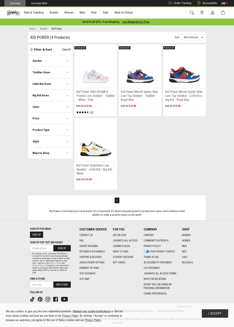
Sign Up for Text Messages (46, 242)
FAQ (82, 240)
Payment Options (89, 267)
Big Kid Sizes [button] (41, 95)
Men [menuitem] (82, 12)
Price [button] (36, 118)
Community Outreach (156, 240)
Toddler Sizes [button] (41, 72)
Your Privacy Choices (162, 251)
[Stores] (203, 13)
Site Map (85, 278)
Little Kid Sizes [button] (42, 83)
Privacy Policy (152, 246)
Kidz (184, 251)
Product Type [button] (41, 129)
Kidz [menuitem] (94, 12)
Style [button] (36, 141)
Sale (185, 257)
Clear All (66, 49)
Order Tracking (182, 3)
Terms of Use (151, 257)
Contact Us (86, 235)
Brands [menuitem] (54, 12)
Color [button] (36, 106)
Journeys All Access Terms (160, 273)
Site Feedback (87, 273)
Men (184, 246)
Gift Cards (119, 262)
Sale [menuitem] (105, 12)
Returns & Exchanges (92, 251)
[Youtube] (65, 299)
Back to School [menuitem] (123, 12)
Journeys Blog (121, 246)
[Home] (13, 12)
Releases (187, 262)
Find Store (62, 284)
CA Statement (152, 267)
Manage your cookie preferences (91, 311)
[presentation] (34, 12)
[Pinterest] (40, 299)
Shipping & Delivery (91, 257)
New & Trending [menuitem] (33, 12)
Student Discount (123, 257)
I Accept (215, 313)
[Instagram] (48, 299)
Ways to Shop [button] (41, 153)
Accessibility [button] (210, 3)
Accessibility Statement (158, 262)
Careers (149, 235)
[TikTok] (32, 299)
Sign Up (36, 234)
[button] (224, 3)
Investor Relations (155, 278)
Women (186, 240)
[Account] (213, 12)
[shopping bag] (224, 13)
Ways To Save (121, 251)
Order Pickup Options (92, 262)
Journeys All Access (125, 240)
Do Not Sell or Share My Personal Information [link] (158, 286)
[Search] (193, 13)
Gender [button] (37, 60)
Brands (186, 235)
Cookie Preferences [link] (155, 293)
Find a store (37, 278)
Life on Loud (119, 235)
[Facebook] (56, 299)
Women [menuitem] (68, 12)
